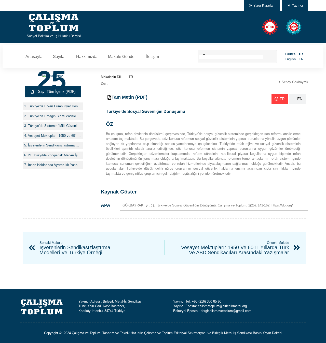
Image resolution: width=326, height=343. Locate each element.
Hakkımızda (87, 56)
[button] (53, 92)
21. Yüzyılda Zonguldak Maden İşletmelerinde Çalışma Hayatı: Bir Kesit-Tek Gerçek (55, 155)
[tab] (279, 99)
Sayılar (59, 56)
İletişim (152, 56)
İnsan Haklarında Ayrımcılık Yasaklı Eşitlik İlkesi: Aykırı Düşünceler (55, 165)
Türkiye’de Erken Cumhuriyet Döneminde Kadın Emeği (55, 106)
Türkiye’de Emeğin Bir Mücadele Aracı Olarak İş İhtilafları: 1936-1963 (55, 116)
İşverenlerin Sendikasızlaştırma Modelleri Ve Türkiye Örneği (55, 145)
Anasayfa (34, 56)
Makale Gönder (122, 56)
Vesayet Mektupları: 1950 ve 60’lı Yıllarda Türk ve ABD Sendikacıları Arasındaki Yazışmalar (55, 136)
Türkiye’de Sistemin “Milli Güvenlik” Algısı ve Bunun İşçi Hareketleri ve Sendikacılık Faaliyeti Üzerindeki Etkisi (55, 126)
